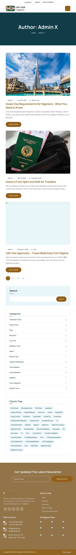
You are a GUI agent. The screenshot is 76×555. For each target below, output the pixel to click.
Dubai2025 (59, 412)
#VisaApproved (26, 408)
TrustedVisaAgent (30, 437)
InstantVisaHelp (16, 425)
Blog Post (13, 335)
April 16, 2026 (22, 178)
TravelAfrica (37, 433)
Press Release (14, 367)
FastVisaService (47, 421)
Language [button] (28, 2)
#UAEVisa (14, 408)
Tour (27, 433)
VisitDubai (34, 446)
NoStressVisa (28, 429)
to (22, 433)
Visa (26, 446)
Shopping (56, 429)
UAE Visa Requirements (50, 511)
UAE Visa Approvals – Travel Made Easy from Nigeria (37, 253)
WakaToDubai (46, 446)
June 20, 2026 (22, 100)
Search (13, 291)
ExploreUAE (34, 421)
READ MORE (13, 124)
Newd (12, 351)
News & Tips (35, 100)
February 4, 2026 (23, 249)
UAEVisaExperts (16, 441)
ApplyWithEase (29, 412)
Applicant (48, 408)
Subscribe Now (61, 479)
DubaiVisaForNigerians (19, 421)
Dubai (50, 412)
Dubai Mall (37, 416)
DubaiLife (26, 416)
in (57, 421)
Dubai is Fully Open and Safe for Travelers (31, 181)
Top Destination (15, 372)
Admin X (10, 100)
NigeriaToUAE (16, 429)
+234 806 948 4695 (16, 522)
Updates (12, 378)
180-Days (38, 408)
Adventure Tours (36, 178)
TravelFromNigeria (51, 433)
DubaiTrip (47, 416)
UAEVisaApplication (54, 437)
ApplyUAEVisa (16, 412)
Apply (44, 498)
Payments (45, 504)
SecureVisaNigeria (43, 429)
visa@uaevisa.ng (14, 531)
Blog (34, 249)
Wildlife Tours (14, 388)
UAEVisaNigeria (47, 441)
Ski (64, 429)
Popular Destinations (17, 362)
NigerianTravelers (58, 425)
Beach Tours (14, 325)
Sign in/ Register (48, 2)
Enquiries (45, 501)
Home (34, 33)
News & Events (47, 508)
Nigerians (45, 425)
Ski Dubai (14, 433)
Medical (27, 425)
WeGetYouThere (16, 450)
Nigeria (36, 425)
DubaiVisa (57, 416)
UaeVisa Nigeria (18, 552)
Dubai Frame (15, 416)
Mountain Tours (15, 346)
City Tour (13, 341)
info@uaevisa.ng (14, 528)
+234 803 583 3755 (15, 525)
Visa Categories (15, 383)
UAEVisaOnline (16, 446)
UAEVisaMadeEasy (32, 441)
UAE (41, 437)
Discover (41, 412)
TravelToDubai (16, 437)
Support (37, 2)
